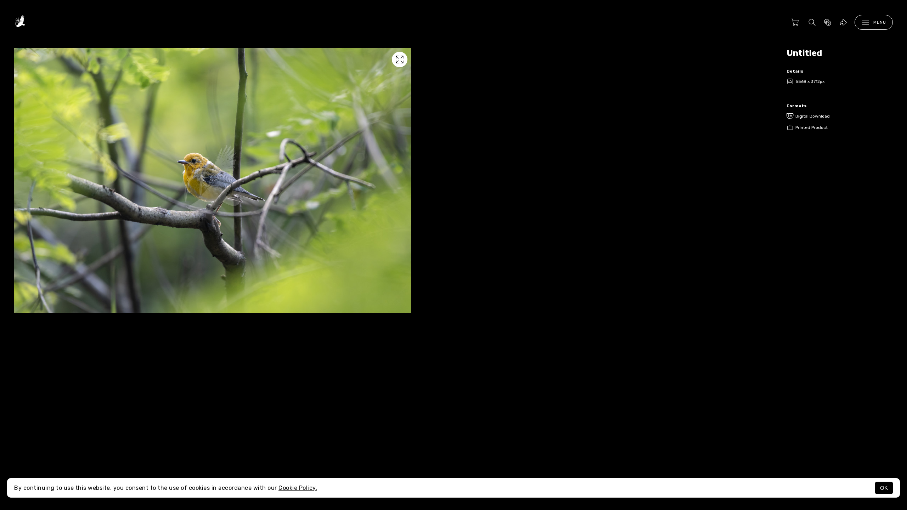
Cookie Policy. (297, 487)
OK (884, 488)
